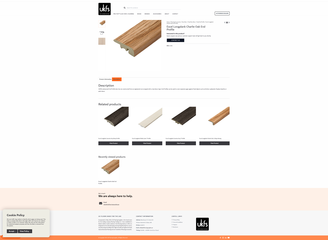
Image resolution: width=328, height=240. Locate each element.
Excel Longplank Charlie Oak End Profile (107, 182)
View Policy (24, 231)
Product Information (105, 79)
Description (116, 79)
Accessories (157, 14)
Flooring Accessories (176, 22)
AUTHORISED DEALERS (222, 13)
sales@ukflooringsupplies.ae (111, 204)
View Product (114, 143)
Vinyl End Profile (200, 22)
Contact (175, 14)
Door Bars (184, 22)
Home (168, 22)
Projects (175, 225)
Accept (11, 231)
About (167, 14)
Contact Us (175, 40)
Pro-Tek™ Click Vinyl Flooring (123, 14)
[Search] (124, 7)
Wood (139, 14)
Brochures (175, 227)
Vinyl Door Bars (191, 22)
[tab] (117, 79)
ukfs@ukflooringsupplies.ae (146, 228)
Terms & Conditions (178, 222)
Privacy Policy (176, 220)
